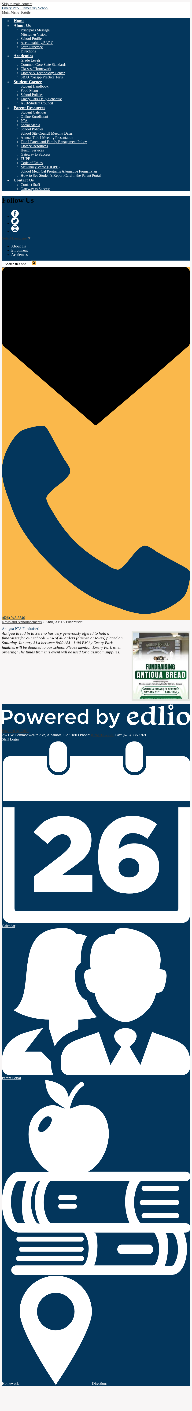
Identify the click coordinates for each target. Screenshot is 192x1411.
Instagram (15, 228)
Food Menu (29, 90)
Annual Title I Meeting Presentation (47, 138)
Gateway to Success (35, 154)
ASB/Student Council (37, 103)
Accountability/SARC (37, 43)
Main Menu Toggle (16, 12)
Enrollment (19, 250)
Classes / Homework (36, 69)
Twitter (15, 221)
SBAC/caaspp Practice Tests (42, 77)
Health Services (32, 150)
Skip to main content (17, 4)
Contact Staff (30, 185)
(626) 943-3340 (102, 735)
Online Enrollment (34, 116)
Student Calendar (33, 112)
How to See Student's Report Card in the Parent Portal (61, 175)
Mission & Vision (34, 34)
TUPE (25, 159)
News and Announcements (22, 622)
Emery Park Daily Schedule (41, 99)
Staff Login (10, 739)
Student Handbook (34, 86)
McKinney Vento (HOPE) (40, 167)
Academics (19, 255)
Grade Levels (31, 60)
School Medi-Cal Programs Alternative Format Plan (59, 171)
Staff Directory (32, 47)
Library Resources (34, 146)
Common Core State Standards (43, 64)
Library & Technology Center (43, 73)
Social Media (30, 125)
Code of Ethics (32, 163)
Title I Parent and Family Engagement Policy (54, 142)
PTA (24, 121)
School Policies (32, 95)
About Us (18, 246)
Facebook (15, 213)
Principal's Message (35, 30)
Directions (28, 51)
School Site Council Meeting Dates (47, 133)
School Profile (31, 39)
